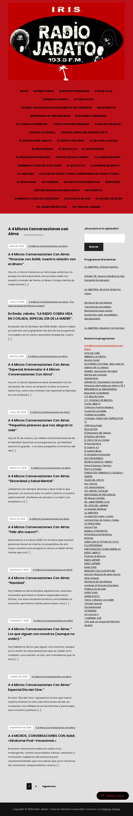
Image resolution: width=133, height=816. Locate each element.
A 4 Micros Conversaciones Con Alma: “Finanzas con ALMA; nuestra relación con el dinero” (42, 259)
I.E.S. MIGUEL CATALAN (96, 490)
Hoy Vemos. (91, 483)
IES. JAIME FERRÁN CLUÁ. (51, 207)
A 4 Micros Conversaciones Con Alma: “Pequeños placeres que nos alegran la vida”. (40, 425)
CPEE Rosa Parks (93, 425)
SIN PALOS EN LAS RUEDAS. (98, 581)
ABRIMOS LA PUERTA (55, 99)
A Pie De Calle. (104, 91)
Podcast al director (95, 556)
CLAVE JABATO (92, 403)
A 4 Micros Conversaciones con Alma (48, 246)
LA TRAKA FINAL (26, 182)
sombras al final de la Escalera (40, 165)
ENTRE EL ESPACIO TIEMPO (98, 461)
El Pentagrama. (43, 149)
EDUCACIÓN (90, 429)
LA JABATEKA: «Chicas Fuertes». (101, 267)
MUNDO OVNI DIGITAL (96, 531)
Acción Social (84, 99)
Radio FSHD (112, 182)
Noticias (88, 538)
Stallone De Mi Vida (77, 198)
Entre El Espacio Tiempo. (72, 157)
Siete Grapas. (94, 190)
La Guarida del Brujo (104, 165)
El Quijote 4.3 (68, 149)
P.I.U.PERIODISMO (93, 545)
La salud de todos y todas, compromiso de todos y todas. (79, 173)
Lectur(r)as (50, 182)
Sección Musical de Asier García (56, 190)
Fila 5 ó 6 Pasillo (93, 469)
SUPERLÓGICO (92, 596)
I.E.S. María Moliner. (107, 157)
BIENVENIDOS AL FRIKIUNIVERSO (50, 116)
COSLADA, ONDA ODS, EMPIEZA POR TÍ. (84, 132)
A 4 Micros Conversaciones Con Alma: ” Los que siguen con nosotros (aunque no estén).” (41, 634)
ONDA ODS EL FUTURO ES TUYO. (101, 541)
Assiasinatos (106, 107)
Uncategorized (92, 607)
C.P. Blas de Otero (94, 396)
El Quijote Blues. (93, 149)
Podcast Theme (111, 809)
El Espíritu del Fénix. (71, 140)
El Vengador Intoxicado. (33, 157)
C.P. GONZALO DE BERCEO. (32, 124)
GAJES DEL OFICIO (94, 480)
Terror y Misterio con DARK (99, 599)
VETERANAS (90, 610)
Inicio (24, 91)
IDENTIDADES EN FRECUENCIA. (100, 494)
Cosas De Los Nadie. (108, 124)
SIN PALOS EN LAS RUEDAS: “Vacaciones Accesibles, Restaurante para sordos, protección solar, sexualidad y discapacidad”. (101, 310)
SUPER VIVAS (91, 592)
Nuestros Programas (74, 91)
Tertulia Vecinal (93, 603)
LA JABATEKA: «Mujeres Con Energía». (104, 328)
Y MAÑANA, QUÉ (92, 618)
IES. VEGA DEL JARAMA (86, 207)
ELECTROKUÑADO (93, 458)
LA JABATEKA (25, 173)
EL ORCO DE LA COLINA (104, 140)
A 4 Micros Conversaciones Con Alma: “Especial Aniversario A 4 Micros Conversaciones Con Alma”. (39, 369)
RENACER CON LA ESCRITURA (99, 570)
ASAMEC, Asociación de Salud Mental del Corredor (56, 107)
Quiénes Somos (43, 91)
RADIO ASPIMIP (92, 560)
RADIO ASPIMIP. (92, 563)
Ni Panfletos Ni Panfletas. (82, 182)
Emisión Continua (115, 795)
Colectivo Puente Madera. (71, 124)
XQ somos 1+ (91, 614)
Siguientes (49, 786)
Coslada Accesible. (42, 132)
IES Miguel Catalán (109, 198)
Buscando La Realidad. (91, 116)
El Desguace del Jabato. (35, 140)
